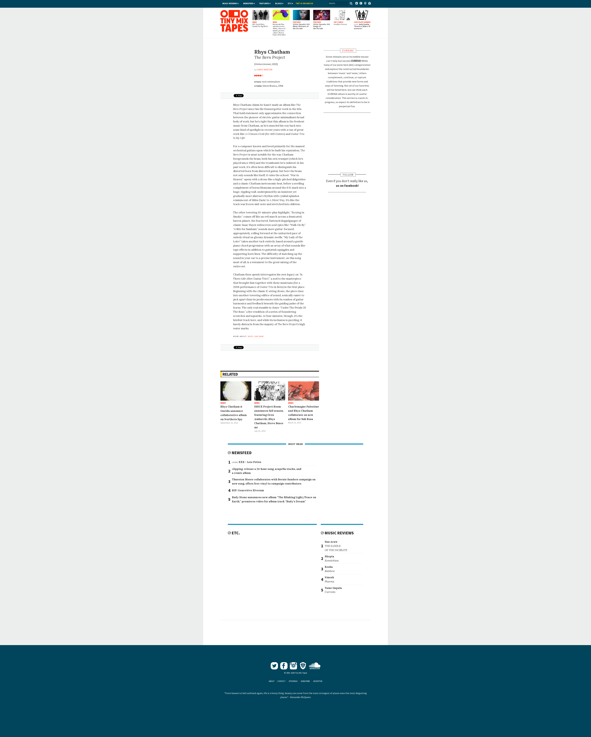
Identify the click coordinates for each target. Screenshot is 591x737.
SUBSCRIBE (305, 681)
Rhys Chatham (255, 336)
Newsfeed (248, 3)
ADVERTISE (317, 681)
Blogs (278, 3)
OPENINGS (293, 681)
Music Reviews (229, 3)
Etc (289, 3)
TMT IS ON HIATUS (304, 3)
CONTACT (281, 681)
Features (264, 3)
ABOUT (272, 681)
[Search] (351, 3)
